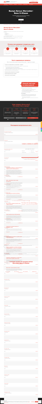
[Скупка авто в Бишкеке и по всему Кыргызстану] (7, 2)
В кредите (15, 4)
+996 (34, 1)
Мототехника (31, 4)
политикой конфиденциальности (30, 119)
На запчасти (20, 4)
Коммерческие (25, 4)
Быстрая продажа (33, 2)
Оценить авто (21, 19)
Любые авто (10, 4)
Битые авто (5, 4)
